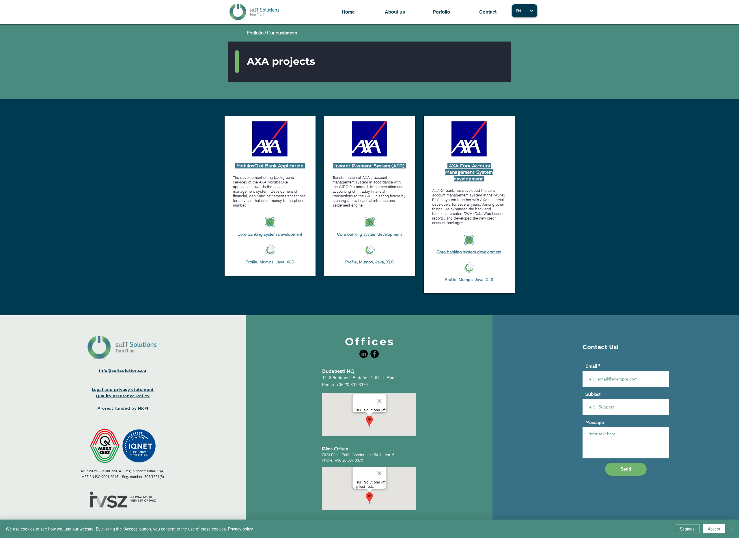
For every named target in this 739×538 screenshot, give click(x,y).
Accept (714, 529)
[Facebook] (374, 354)
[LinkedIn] (363, 354)
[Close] (732, 528)
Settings (687, 529)
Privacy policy (240, 529)
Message (594, 423)
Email (591, 366)
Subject (593, 394)
